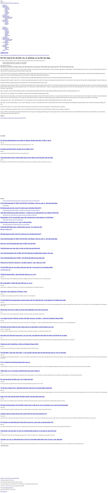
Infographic (7, 47)
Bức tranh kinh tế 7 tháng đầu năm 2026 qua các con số (16, 283)
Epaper (4, 50)
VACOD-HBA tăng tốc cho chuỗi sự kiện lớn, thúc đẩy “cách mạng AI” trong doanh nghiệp (26, 267)
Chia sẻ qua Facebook (4, 55)
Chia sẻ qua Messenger (13, 55)
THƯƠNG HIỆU (6, 16)
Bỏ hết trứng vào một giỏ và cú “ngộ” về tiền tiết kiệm (16, 222)
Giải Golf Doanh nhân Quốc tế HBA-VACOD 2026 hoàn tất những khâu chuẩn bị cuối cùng (26, 253)
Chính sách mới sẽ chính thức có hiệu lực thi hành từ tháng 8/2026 (19, 344)
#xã (7, 117)
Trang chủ (4, 5)
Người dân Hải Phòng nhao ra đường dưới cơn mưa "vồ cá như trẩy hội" (21, 227)
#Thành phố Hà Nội (22, 117)
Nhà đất (6, 11)
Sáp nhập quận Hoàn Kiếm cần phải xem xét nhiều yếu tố (16, 149)
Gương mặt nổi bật (8, 18)
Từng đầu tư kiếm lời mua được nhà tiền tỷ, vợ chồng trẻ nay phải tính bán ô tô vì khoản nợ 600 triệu (29, 212)
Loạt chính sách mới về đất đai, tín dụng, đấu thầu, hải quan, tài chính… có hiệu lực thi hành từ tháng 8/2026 (31, 318)
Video (6, 48)
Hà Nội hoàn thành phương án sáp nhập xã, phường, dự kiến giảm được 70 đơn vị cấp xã (25, 140)
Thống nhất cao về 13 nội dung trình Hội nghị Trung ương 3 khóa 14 (20, 371)
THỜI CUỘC (5, 6)
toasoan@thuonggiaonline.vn (8, 487)
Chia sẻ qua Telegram (28, 55)
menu (1, 0)
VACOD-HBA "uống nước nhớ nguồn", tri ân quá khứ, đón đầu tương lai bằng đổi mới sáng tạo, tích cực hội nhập (33, 352)
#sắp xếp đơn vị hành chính (13, 117)
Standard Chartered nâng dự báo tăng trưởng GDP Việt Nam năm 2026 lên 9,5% (23, 413)
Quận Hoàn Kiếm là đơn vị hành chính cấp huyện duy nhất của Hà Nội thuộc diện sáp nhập (26, 157)
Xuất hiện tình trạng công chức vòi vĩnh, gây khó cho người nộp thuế (20, 248)
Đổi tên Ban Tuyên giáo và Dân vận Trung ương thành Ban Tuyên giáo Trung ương (24, 309)
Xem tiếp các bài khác (4, 445)
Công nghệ (7, 13)
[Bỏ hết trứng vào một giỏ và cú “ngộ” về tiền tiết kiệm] (13, 219)
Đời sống (6, 24)
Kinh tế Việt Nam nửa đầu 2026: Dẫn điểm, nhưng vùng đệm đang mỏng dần (22, 396)
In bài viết (34, 55)
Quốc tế (6, 19)
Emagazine (7, 49)
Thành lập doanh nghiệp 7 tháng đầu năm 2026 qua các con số (18, 274)
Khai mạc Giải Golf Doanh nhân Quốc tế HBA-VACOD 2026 (17, 243)
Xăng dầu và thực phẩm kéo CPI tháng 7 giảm (13, 291)
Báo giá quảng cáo (3, 491)
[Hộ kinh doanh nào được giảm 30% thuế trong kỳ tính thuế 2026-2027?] (6, 205)
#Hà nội (1, 117)
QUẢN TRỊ (5, 15)
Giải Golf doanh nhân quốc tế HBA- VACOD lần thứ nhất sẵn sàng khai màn (22, 258)
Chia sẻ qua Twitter (20, 55)
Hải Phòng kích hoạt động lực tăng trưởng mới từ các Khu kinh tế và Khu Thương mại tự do (27, 327)
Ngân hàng (7, 8)
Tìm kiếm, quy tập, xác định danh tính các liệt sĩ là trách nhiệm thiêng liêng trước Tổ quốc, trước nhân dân (31, 439)
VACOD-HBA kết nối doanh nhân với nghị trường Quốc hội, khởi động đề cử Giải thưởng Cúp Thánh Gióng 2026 (33, 300)
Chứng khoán (7, 9)
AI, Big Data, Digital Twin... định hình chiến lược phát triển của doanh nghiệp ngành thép (26, 388)
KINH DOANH (6, 7)
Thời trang (7, 23)
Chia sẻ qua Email (39, 55)
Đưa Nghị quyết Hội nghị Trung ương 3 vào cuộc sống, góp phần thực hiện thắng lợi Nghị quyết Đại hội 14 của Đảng (33, 335)
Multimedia (5, 46)
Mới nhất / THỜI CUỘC (6, 229)
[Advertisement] (34, 126)
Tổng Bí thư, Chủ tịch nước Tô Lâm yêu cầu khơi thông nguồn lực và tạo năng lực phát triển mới (28, 431)
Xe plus (6, 14)
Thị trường (7, 12)
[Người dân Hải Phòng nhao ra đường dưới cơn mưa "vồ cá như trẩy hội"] (16, 224)
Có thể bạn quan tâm (5, 269)
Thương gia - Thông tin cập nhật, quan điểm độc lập (9, 3)
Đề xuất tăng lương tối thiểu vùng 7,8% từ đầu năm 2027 (16, 379)
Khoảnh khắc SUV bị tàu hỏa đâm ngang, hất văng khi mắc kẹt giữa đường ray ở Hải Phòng (26, 217)
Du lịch (6, 22)
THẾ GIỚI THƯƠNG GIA (8, 17)
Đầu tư (6, 10)
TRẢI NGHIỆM (6, 21)
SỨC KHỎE (5, 20)
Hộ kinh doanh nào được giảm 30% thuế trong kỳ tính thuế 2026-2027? (20, 208)
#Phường (5, 117)
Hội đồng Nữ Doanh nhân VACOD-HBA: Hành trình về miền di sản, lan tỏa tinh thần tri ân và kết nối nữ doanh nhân (34, 405)
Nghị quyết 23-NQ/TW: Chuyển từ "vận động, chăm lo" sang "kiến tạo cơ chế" (23, 262)
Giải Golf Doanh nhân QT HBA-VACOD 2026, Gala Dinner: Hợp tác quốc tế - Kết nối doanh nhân (28, 203)
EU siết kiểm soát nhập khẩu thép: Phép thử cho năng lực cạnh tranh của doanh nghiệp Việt (26, 422)
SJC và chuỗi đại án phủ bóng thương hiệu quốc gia (15, 362)
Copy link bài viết (46, 55)
